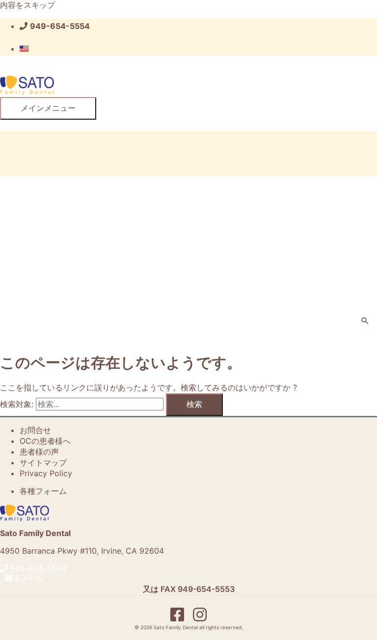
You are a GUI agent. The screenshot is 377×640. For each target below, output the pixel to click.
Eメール (28, 578)
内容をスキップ (27, 5)
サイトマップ (43, 462)
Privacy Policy (46, 473)
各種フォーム (43, 491)
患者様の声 (39, 452)
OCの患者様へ (45, 441)
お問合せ (35, 430)
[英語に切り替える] (24, 48)
